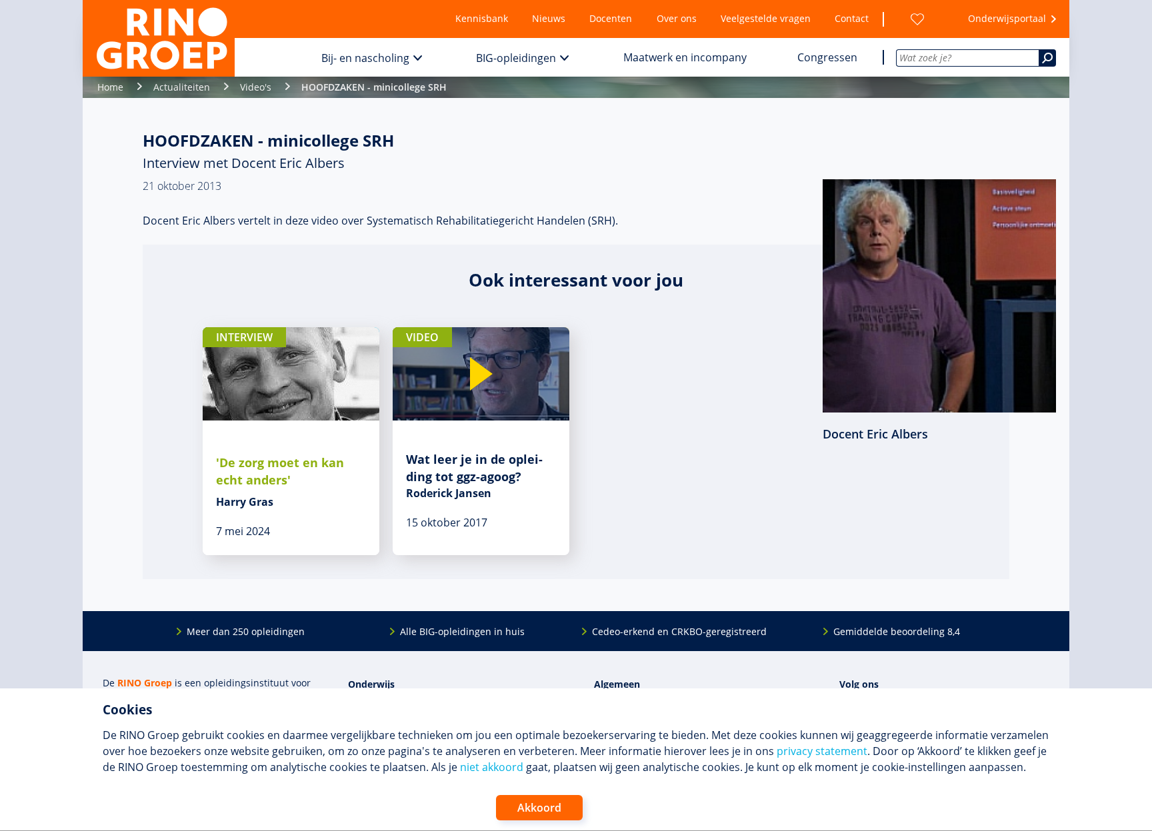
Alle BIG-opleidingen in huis (462, 631)
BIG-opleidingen (516, 58)
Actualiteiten (181, 87)
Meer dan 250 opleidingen (246, 631)
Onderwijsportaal (1007, 18)
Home (110, 87)
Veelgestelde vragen (766, 18)
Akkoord (539, 807)
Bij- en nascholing (365, 58)
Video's (255, 87)
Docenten (610, 18)
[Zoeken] (1047, 58)
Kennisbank (481, 18)
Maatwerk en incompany (685, 57)
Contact (852, 18)
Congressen (827, 57)
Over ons (677, 18)
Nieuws (548, 18)
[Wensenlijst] (917, 19)
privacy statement (822, 751)
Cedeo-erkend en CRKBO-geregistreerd (679, 631)
